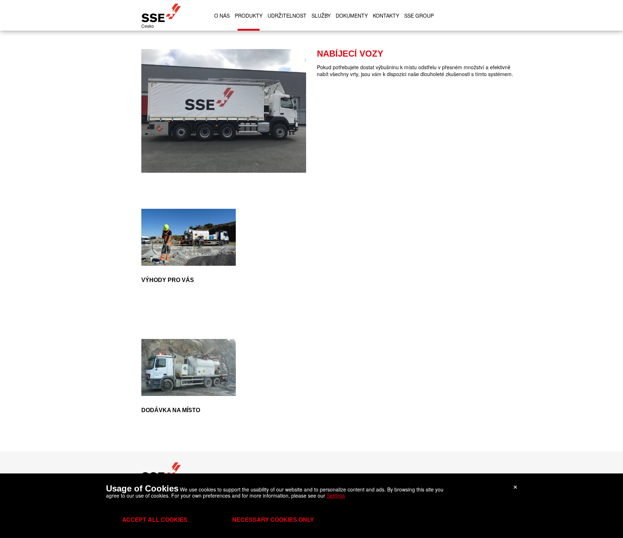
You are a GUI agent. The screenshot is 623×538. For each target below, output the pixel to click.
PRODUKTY (248, 15)
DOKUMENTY (352, 15)
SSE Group (419, 15)
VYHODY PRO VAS (158, 212)
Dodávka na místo (156, 342)
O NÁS (222, 15)
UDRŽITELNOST (287, 15)
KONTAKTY (386, 15)
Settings (336, 495)
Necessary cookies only (273, 519)
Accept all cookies (154, 519)
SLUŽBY (321, 15)
